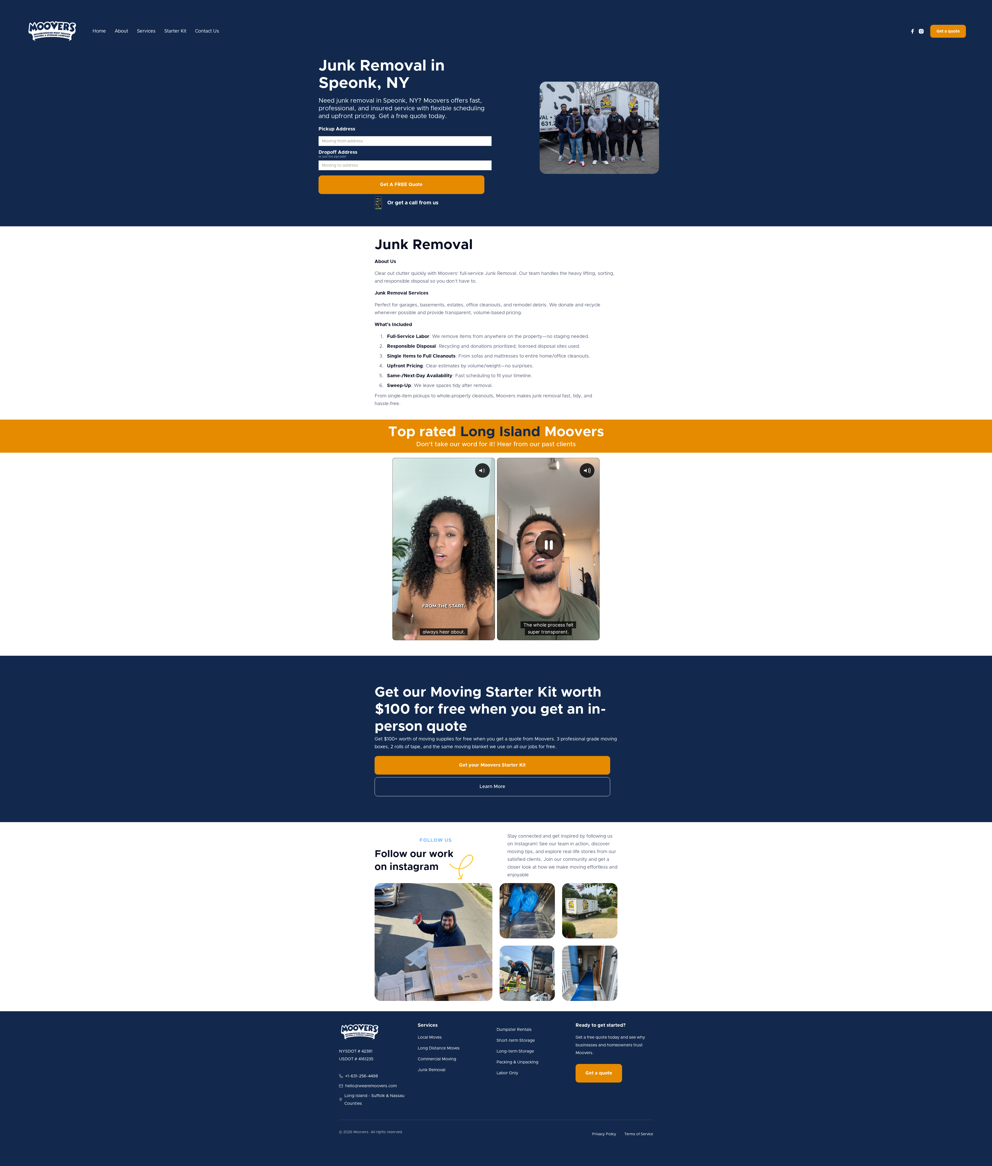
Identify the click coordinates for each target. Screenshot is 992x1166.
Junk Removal (431, 1070)
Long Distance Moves (439, 1048)
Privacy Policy (604, 1134)
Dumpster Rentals (514, 1030)
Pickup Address (337, 129)
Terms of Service (638, 1134)
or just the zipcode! (332, 156)
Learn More (492, 786)
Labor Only (507, 1073)
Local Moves (430, 1037)
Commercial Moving (437, 1059)
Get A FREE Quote (401, 184)
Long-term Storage (515, 1051)
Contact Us (207, 31)
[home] (52, 31)
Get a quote (948, 31)
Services (146, 31)
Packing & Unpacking (517, 1062)
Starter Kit (175, 31)
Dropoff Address (338, 152)
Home (99, 31)
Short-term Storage (516, 1040)
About (121, 31)
